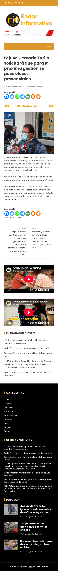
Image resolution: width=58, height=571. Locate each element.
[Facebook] (6, 96)
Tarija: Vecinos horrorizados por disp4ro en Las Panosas (27, 474)
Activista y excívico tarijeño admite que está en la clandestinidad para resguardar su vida (41, 238)
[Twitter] (12, 96)
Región (7, 427)
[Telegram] (22, 96)
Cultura (7, 403)
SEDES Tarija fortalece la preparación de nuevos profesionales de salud (28, 480)
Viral (31, 566)
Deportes (8, 407)
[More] (38, 96)
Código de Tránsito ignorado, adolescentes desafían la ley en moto (26, 448)
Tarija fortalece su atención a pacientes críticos (28, 348)
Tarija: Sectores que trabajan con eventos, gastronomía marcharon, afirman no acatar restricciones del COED (17, 241)
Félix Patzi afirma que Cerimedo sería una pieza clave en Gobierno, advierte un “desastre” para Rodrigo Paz (28, 488)
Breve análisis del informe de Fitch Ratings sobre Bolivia (28, 458)
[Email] (27, 96)
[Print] (33, 96)
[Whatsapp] (17, 96)
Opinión (8, 419)
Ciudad (18, 217)
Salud (7, 431)
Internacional (10, 415)
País (6, 423)
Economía (9, 411)
